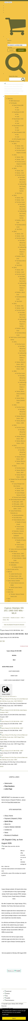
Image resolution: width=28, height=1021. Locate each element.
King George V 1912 (18, 118)
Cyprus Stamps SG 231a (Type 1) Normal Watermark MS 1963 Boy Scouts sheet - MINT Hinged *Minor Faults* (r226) (13, 744)
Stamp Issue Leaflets (18, 537)
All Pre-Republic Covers (19, 139)
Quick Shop (10, 592)
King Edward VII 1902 (18, 112)
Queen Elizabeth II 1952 (19, 132)
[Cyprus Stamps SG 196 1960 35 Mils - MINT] (11, 728)
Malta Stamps (13, 551)
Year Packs (19, 166)
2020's (15, 303)
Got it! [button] (14, 1018)
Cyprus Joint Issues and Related (18, 549)
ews (7, 832)
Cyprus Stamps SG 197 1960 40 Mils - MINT (11, 753)
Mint (17, 107)
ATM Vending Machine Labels (17, 499)
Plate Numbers (9, 786)
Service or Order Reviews (16, 578)
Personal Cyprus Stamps (19, 497)
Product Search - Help (15, 576)
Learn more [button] (5, 1014)
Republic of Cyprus (15, 141)
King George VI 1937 (18, 125)
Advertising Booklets (18, 515)
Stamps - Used (20, 148)
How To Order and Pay (13, 569)
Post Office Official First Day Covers (22, 179)
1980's (15, 168)
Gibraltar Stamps (14, 562)
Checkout (21, 50)
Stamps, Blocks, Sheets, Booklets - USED (20, 400)
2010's (15, 267)
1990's (15, 195)
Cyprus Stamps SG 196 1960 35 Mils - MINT (11, 730)
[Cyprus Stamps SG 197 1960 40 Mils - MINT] (11, 750)
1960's (15, 143)
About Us (9, 571)
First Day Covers (20, 175)
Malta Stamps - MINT (18, 553)
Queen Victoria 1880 (18, 105)
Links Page (8, 789)
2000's (15, 231)
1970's (15, 154)
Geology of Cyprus (18, 567)
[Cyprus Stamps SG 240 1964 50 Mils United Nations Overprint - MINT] (14, 712)
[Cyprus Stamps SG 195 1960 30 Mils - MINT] (11, 721)
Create (11, 1008)
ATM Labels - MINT (18, 501)
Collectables (13, 564)
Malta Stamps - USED (18, 555)
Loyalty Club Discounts (16, 573)
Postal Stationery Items (19, 519)
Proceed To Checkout (19, 624)
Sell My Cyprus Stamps (16, 587)
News (8, 598)
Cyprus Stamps (6, 617)
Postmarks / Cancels (18, 531)
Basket (12, 50)
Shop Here (10, 98)
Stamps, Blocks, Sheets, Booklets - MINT (20, 394)
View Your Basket (8, 624)
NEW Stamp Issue (15, 100)
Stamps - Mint (19, 145)
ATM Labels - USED (18, 504)
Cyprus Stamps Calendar (13, 580)
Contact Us (10, 589)
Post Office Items (17, 517)
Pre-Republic (13, 103)
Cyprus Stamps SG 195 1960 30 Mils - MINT (11, 723)
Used (17, 109)
